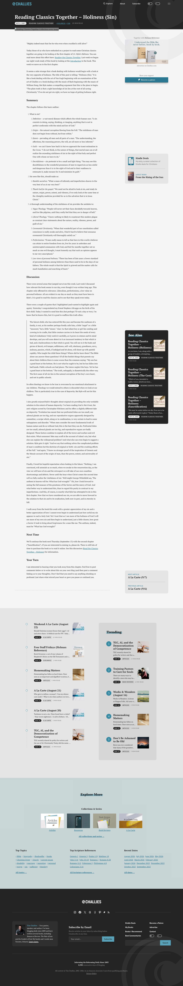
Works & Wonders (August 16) (124, 693)
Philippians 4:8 (100, 863)
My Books (129, 927)
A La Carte (130, 830)
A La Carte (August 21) (47, 690)
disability (21, 863)
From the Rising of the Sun (149, 177)
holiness (61, 23)
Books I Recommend (133, 931)
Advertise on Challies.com (146, 66)
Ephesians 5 (87, 863)
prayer (19, 867)
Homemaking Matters (47, 670)
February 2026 (152, 860)
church (36, 860)
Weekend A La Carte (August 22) (51, 626)
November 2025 (158, 863)
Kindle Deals (148, 161)
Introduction (75, 61)
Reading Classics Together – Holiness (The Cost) (140, 372)
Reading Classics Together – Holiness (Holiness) (140, 344)
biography (28, 856)
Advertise (153, 927)
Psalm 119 (93, 856)
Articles (52, 830)
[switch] (150, 3)
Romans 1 (94, 860)
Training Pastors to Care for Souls (123, 670)
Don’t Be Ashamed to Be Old (124, 740)
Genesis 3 (83, 856)
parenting (41, 863)
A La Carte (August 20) (47, 710)
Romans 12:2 (75, 863)
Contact (153, 931)
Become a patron (148, 80)
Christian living (23, 860)
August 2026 (129, 856)
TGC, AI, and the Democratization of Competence (46, 733)
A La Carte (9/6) (137, 588)
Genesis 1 (74, 856)
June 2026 (149, 856)
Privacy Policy (91, 973)
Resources (78, 830)
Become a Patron (156, 923)
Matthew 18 (104, 856)
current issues (47, 860)
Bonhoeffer (39, 856)
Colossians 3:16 (76, 867)
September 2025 (144, 866)
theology (44, 867)
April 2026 (128, 860)
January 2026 (129, 863)
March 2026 (139, 860)
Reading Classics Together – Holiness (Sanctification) (138, 402)
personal (52, 863)
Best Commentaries (133, 935)
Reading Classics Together (41, 23)
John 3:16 (74, 860)
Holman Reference (152, 38)
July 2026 (140, 856)
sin (68, 23)
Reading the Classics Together (68, 57)
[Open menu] (169, 3)
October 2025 (130, 866)
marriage (31, 863)
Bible (19, 856)
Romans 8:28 (105, 860)
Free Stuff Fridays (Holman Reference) (50, 649)
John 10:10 (84, 860)
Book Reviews (104, 830)
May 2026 (159, 856)
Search (165, 943)
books (49, 856)
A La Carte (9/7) (137, 577)
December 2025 (143, 863)
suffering (34, 867)
